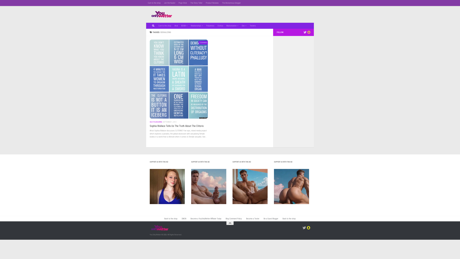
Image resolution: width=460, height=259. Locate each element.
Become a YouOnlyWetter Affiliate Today (206, 219)
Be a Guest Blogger (271, 219)
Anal (176, 26)
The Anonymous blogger (231, 3)
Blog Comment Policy (234, 219)
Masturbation (231, 26)
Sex (243, 26)
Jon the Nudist (169, 3)
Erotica (220, 26)
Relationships (196, 26)
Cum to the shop (154, 3)
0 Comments (203, 42)
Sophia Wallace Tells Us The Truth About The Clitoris (177, 125)
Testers (253, 26)
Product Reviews (212, 3)
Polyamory (210, 26)
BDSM (183, 26)
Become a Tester (252, 219)
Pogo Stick (183, 3)
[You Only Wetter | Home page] (162, 14)
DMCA (184, 219)
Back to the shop (170, 219)
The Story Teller (196, 3)
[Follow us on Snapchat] (308, 32)
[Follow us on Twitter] (305, 32)
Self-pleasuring (156, 122)
